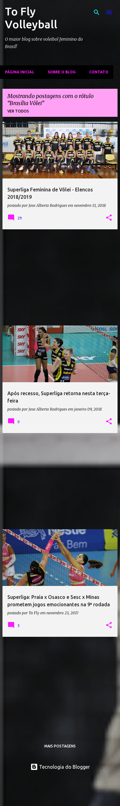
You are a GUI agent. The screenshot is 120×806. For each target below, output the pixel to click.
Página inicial (19, 72)
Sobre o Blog (62, 72)
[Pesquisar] (96, 12)
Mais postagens (60, 746)
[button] (109, 218)
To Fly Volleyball (31, 18)
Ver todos (18, 111)
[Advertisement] (60, 277)
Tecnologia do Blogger (64, 767)
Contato (98, 72)
